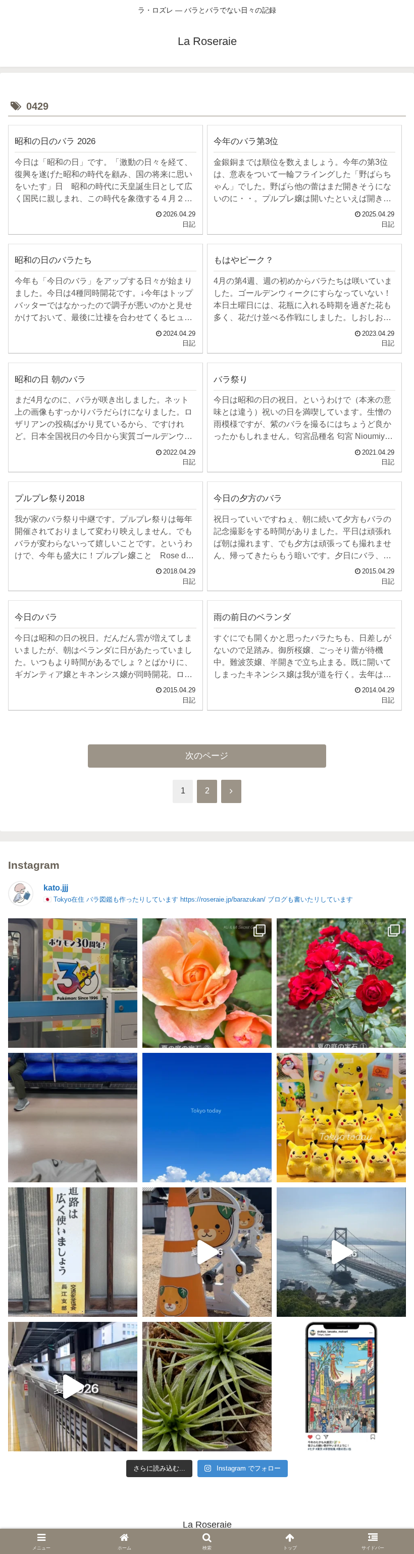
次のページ (206, 756)
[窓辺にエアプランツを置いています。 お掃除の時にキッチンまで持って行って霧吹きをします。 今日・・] (207, 1386)
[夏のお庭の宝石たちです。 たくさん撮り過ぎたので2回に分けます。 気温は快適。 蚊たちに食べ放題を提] (341, 983)
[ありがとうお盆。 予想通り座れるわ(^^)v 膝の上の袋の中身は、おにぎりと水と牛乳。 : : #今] (72, 1117)
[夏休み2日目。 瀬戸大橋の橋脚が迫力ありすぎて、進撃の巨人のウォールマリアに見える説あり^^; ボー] (341, 1252)
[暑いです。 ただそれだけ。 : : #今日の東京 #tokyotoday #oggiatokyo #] (207, 1117)
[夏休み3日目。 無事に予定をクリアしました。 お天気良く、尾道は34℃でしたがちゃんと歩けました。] (207, 1252)
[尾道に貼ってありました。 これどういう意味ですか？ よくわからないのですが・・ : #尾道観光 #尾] (72, 1252)
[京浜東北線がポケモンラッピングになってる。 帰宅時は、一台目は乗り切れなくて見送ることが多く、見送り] (72, 983)
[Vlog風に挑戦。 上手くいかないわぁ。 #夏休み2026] (72, 1386)
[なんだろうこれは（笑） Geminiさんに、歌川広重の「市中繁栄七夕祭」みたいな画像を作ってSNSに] (341, 1386)
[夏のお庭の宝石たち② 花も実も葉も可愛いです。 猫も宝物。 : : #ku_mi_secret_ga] (207, 983)
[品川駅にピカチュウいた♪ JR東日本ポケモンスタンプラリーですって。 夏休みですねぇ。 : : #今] (341, 1117)
